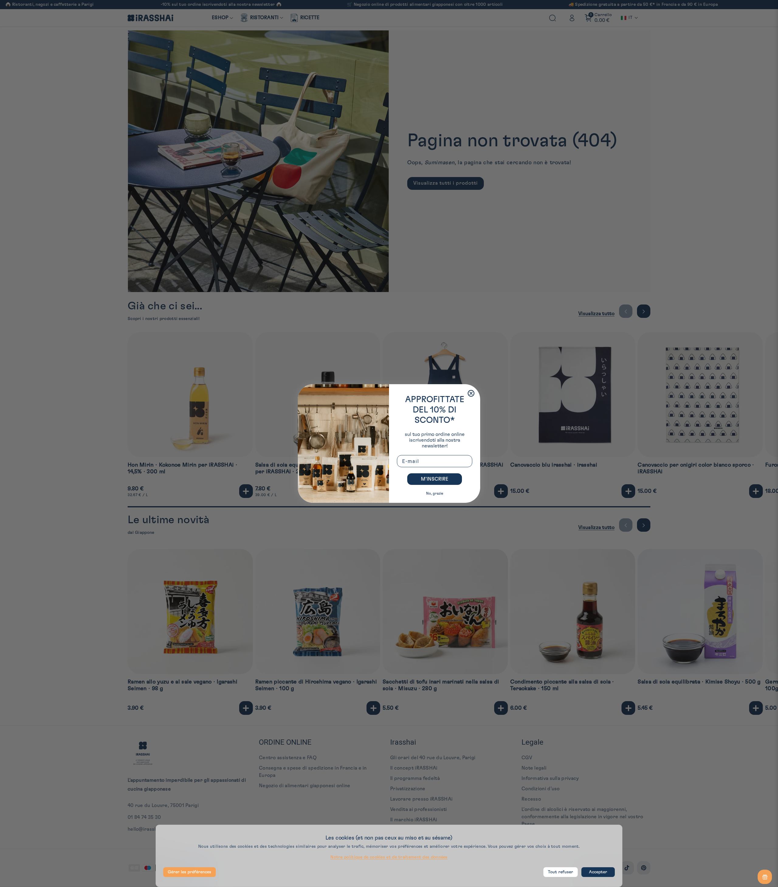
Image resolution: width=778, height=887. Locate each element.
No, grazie (434, 493)
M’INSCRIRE (434, 479)
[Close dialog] (471, 393)
